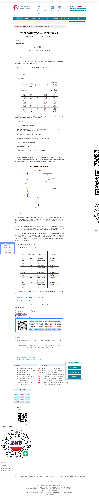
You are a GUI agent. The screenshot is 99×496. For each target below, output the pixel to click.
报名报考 (27, 18)
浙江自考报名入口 (74, 372)
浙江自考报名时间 (40, 483)
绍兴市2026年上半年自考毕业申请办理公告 (54, 374)
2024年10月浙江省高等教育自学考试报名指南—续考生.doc (29, 297)
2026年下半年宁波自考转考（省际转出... (53, 368)
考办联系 (22, 401)
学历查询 (27, 401)
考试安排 (34, 18)
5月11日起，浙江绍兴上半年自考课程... (53, 384)
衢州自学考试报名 (57, 483)
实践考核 (22, 399)
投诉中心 (71, 492)
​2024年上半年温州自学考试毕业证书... (25, 376)
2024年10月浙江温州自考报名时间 (24, 384)
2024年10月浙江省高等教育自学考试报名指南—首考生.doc (29, 300)
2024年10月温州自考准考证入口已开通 (25, 372)
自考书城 (56, 18)
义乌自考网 (64, 483)
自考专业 (41, 18)
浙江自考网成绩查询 (32, 483)
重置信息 (24, 315)
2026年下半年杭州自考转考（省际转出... (53, 370)
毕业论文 (27, 399)
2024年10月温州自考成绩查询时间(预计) (26, 370)
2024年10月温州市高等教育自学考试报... (26, 380)
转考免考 (16, 401)
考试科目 (78, 18)
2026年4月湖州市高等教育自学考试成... (53, 378)
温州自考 (28, 26)
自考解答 (70, 18)
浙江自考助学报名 (74, 367)
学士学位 (16, 399)
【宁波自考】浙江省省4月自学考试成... (53, 380)
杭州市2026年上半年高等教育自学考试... (53, 376)
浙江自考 (25, 483)
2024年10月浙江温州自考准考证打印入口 (26, 374)
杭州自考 (45, 483)
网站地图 (78, 483)
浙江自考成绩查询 (74, 377)
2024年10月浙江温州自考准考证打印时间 (30, 359)
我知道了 (39, 46)
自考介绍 (16, 394)
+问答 (43, 48)
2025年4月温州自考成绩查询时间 (24, 368)
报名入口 (49, 18)
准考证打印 (17, 396)
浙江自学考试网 (51, 483)
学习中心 (63, 18)
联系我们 (74, 483)
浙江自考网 (22, 26)
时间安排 (27, 394)
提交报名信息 (18, 315)
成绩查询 (22, 396)
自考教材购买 (69, 483)
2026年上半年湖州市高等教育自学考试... (53, 382)
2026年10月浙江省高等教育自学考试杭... (53, 372)
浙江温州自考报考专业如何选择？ (28, 357)
